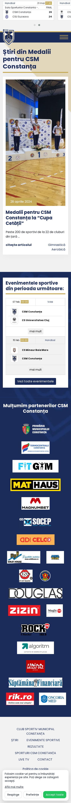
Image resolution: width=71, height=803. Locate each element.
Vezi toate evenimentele (35, 381)
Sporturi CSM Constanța (35, 753)
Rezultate (35, 746)
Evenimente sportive (43, 740)
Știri (14, 740)
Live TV (24, 759)
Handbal (10, 3)
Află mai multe (14, 787)
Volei (50, 301)
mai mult (36, 331)
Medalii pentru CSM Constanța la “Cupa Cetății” (29, 217)
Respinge (13, 795)
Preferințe (32, 795)
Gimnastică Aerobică (56, 247)
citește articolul (19, 245)
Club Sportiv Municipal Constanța (35, 731)
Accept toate (55, 795)
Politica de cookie (35, 769)
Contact (44, 759)
